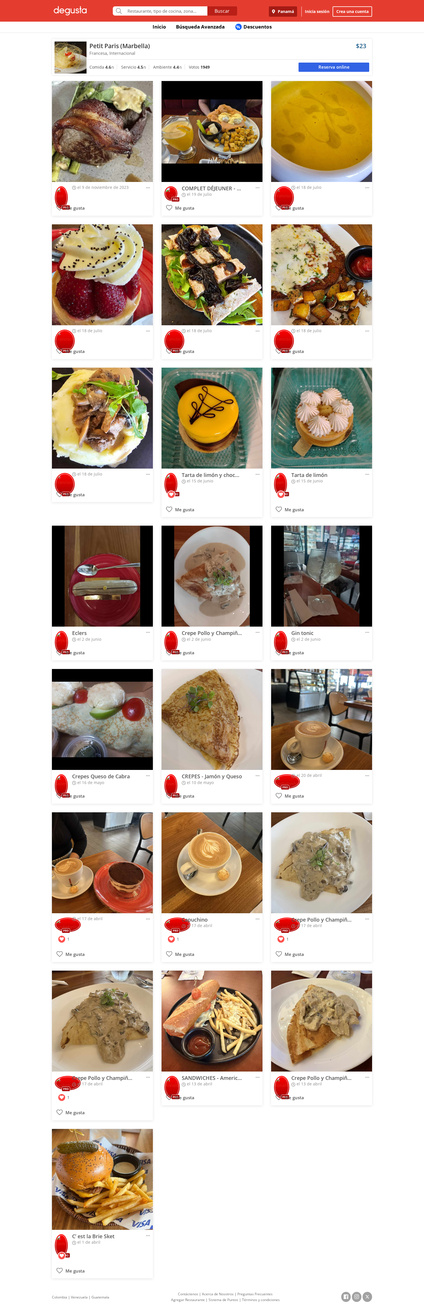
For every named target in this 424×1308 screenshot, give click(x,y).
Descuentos (254, 26)
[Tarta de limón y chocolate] (212, 418)
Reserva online (334, 67)
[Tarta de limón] (321, 418)
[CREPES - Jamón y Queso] (212, 719)
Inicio (159, 26)
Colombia (59, 1297)
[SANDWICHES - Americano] (212, 1021)
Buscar (222, 11)
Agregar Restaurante (188, 1299)
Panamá (285, 11)
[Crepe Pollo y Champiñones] (212, 576)
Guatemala (100, 1297)
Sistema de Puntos (223, 1299)
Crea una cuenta (352, 11)
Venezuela (79, 1297)
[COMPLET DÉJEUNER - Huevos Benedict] (212, 131)
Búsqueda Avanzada (200, 26)
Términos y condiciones (261, 1299)
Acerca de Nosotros (218, 1294)
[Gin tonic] (321, 576)
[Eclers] (102, 576)
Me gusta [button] (74, 208)
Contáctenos (188, 1294)
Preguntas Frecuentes (255, 1294)
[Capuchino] (212, 862)
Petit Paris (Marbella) (119, 46)
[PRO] (61, 193)
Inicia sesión (317, 11)
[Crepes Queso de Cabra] (102, 719)
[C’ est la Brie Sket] (102, 1179)
